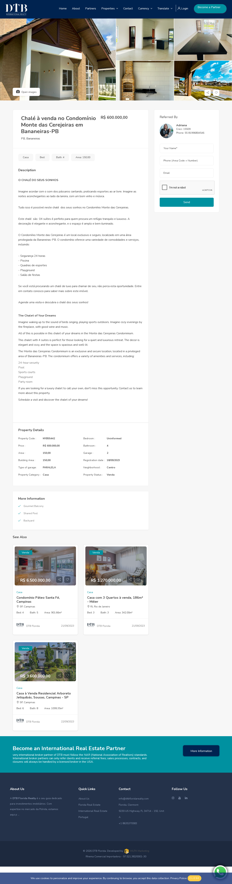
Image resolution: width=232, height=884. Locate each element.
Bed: (42, 157)
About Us (83, 798)
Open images (29, 92)
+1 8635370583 (128, 823)
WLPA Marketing (139, 851)
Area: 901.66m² (53, 612)
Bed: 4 (20, 612)
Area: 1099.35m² (53, 708)
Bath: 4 (60, 157)
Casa (26, 157)
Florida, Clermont (128, 805)
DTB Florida (33, 626)
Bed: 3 (90, 612)
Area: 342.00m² (123, 612)
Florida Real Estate (89, 805)
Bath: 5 (34, 612)
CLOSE (194, 878)
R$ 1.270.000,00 (106, 580)
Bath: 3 (105, 612)
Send (186, 202)
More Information (201, 751)
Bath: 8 (34, 708)
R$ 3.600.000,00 (35, 676)
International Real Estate (92, 811)
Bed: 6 (20, 708)
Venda (25, 552)
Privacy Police (178, 878)
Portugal (83, 817)
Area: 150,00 (83, 157)
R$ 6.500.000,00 (35, 580)
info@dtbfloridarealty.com (134, 798)
